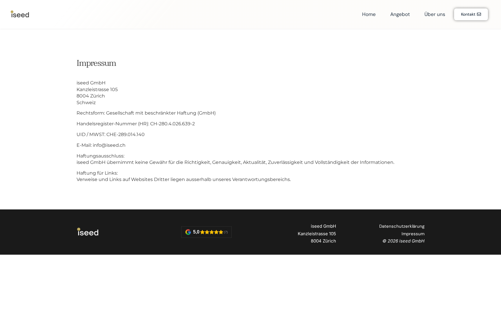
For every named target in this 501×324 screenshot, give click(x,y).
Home (369, 14)
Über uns (434, 14)
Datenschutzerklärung (401, 226)
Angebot (400, 14)
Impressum (413, 234)
